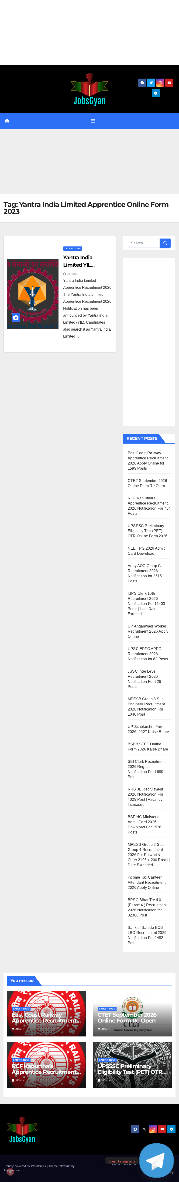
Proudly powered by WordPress (25, 1166)
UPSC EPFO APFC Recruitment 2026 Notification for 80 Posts (148, 654)
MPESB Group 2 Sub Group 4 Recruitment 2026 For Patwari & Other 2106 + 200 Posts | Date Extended (149, 855)
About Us (130, 1164)
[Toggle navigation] (93, 120)
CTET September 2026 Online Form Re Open (127, 1017)
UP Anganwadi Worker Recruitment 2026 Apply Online (148, 631)
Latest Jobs (73, 248)
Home (116, 1164)
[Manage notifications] (10, 1171)
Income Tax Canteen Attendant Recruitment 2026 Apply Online (146, 882)
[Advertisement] (89, 32)
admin (72, 274)
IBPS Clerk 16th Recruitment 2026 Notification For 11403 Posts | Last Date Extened (146, 603)
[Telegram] (156, 1160)
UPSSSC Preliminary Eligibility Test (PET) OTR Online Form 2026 (147, 531)
